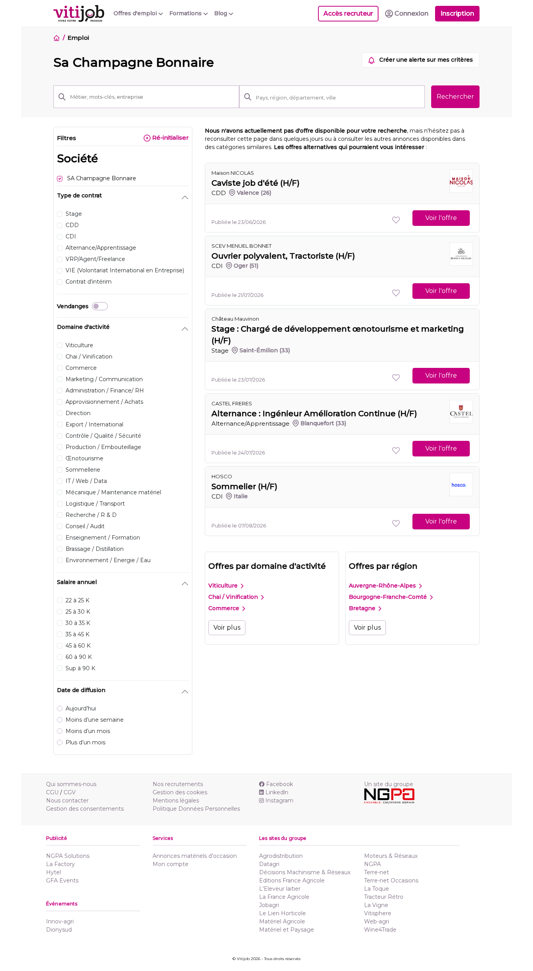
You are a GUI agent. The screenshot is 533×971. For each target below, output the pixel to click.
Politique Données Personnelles (196, 808)
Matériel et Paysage (286, 929)
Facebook (279, 784)
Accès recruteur (348, 13)
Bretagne (363, 608)
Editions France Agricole (292, 880)
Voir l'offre (441, 218)
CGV (70, 792)
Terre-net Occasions (391, 880)
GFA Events (62, 880)
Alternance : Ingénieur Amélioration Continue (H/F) (314, 413)
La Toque (376, 888)
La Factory (60, 864)
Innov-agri (60, 921)
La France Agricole (284, 896)
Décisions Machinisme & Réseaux (304, 872)
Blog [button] (221, 13)
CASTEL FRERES (231, 403)
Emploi (78, 37)
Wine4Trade (380, 929)
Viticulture (223, 585)
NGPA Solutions (67, 855)
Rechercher (455, 96)
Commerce (224, 608)
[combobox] (338, 98)
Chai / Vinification (233, 596)
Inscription (457, 13)
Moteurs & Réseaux (391, 855)
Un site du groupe (388, 784)
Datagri (269, 864)
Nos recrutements (178, 784)
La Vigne (376, 905)
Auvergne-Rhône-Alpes (383, 585)
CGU (52, 792)
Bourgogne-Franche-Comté (388, 596)
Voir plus (226, 627)
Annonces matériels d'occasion (195, 855)
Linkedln (276, 792)
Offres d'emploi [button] (136, 13)
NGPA (372, 864)
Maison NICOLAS (232, 173)
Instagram (279, 800)
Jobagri (269, 905)
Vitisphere (377, 913)
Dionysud (59, 929)
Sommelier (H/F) (244, 486)
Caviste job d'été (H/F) (255, 183)
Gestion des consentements (85, 808)
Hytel (53, 872)
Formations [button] (186, 13)
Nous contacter (67, 800)
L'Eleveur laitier (279, 888)
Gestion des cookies (180, 792)
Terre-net (376, 872)
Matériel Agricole (282, 921)
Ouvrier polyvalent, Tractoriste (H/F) (283, 256)
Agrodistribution (281, 855)
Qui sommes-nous (71, 784)
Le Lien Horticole (282, 913)
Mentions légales (176, 800)
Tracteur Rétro (383, 896)
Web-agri (376, 921)
